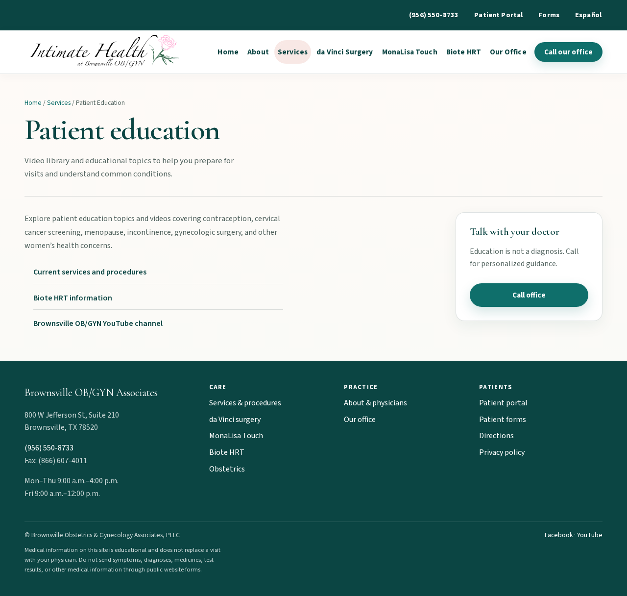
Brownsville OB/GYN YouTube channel (98, 323)
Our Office (508, 52)
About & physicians (375, 402)
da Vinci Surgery (344, 52)
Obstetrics (227, 469)
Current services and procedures (89, 272)
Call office (529, 295)
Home (228, 52)
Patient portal (503, 402)
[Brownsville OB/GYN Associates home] (102, 52)
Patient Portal (498, 15)
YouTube (590, 535)
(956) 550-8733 (433, 15)
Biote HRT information (72, 298)
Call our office (568, 52)
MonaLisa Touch (409, 52)
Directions (496, 435)
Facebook (559, 535)
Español (588, 15)
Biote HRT (463, 52)
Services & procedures (245, 402)
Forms (548, 15)
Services (293, 52)
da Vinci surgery (235, 419)
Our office (360, 419)
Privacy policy (502, 452)
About (258, 52)
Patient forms (502, 419)
